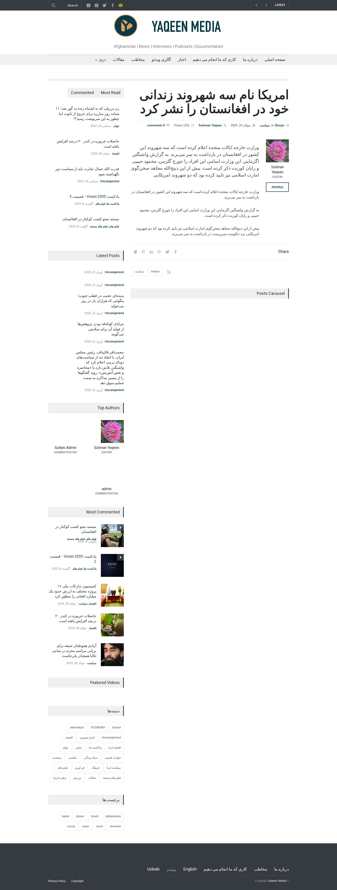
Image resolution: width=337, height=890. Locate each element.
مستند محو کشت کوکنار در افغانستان (90, 219)
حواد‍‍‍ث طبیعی (113, 757)
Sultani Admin (65, 447)
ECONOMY (98, 727)
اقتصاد (115, 153)
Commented (82, 92)
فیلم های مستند (99, 226)
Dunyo (279, 125)
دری (102, 59)
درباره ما (250, 59)
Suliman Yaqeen (210, 125)
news (85, 826)
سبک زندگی (91, 757)
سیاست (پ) (114, 767)
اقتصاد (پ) (114, 747)
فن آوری (80, 767)
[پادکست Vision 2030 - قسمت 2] (112, 565)
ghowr (80, 816)
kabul (65, 816)
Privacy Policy (57, 881)
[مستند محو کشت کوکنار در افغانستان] (112, 535)
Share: (283, 252)
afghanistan (113, 816)
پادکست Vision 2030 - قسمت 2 (94, 196)
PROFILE (277, 187)
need (99, 826)
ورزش (77, 777)
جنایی (78, 747)
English (190, 869)
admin (106, 489)
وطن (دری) (59, 777)
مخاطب (138, 59)
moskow (115, 826)
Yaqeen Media (277, 880)
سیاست (265, 125)
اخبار (182, 59)
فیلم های (100, 203)
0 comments (156, 125)
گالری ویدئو (161, 59)
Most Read (110, 92)
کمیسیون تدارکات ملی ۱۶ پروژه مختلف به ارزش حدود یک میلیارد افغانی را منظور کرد (72, 591)
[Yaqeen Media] (168, 33)
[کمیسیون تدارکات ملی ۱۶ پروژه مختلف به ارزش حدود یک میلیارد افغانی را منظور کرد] (112, 595)
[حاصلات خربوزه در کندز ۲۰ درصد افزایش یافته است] (112, 624)
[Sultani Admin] (65, 431)
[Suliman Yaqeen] (277, 150)
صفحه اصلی (275, 59)
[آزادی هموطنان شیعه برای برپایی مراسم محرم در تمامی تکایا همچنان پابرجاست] (112, 654)
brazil (94, 816)
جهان (116, 126)
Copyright (77, 881)
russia (71, 826)
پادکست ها (113, 203)
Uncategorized (109, 181)
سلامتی (73, 757)
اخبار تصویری (87, 737)
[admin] (106, 472)
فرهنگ (95, 767)
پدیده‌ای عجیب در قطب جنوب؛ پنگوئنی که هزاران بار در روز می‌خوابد (101, 300)
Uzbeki (153, 869)
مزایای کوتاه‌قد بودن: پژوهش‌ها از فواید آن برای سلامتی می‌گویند (101, 329)
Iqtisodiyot (77, 727)
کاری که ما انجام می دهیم (214, 59)
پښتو (171, 869)
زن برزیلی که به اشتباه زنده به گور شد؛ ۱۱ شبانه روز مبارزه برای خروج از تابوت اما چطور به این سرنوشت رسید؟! (87, 113)
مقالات (118, 59)
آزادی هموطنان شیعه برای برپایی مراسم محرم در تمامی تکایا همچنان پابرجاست (74, 650)
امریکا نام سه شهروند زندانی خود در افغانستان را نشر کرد (214, 101)
